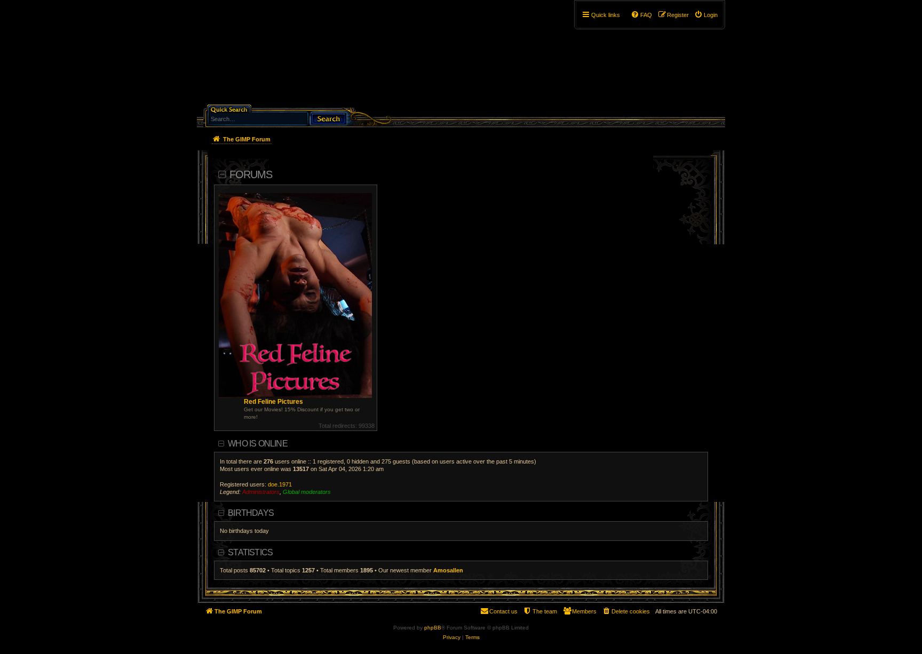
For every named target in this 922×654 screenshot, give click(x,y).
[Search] (328, 117)
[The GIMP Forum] (288, 56)
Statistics (250, 552)
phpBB (432, 628)
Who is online (258, 443)
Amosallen (448, 570)
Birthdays (251, 512)
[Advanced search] (282, 108)
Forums (250, 174)
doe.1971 (280, 484)
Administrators (261, 492)
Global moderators (307, 492)
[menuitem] (706, 15)
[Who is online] (703, 495)
